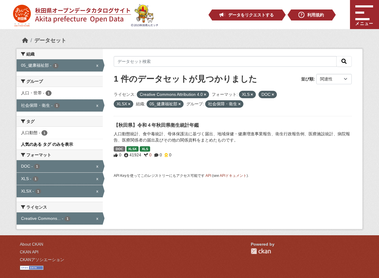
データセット (50, 40)
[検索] (344, 61)
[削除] (205, 94)
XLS (145, 149)
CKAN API (29, 252)
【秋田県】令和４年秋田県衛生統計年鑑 (156, 125)
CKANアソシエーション (42, 259)
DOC (119, 149)
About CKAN (31, 244)
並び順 (307, 79)
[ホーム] (25, 40)
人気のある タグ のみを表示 (47, 144)
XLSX (132, 149)
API (208, 176)
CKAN (261, 251)
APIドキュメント (233, 176)
